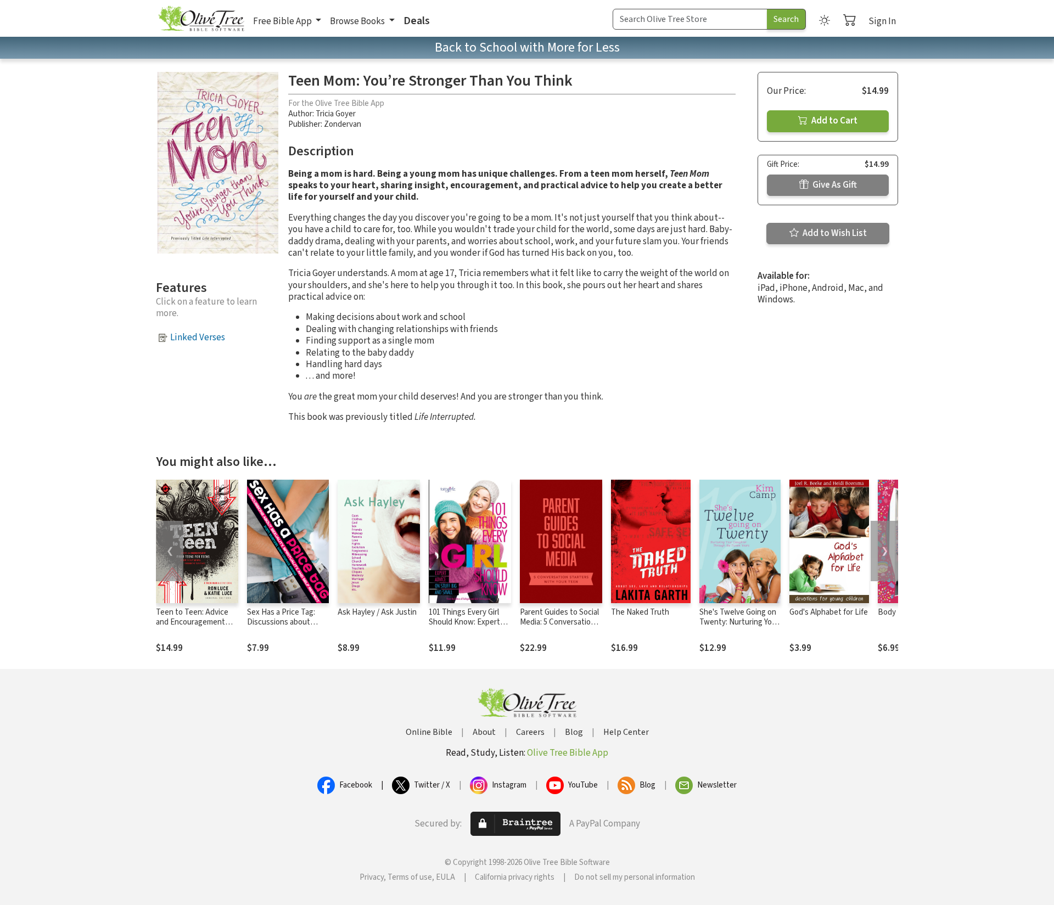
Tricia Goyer (336, 114)
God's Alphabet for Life (828, 612)
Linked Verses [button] (197, 337)
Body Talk (894, 612)
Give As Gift (834, 185)
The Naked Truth (640, 612)
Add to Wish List (834, 233)
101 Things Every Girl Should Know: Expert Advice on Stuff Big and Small (468, 627)
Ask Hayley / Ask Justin (377, 612)
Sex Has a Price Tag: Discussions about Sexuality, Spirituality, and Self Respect (283, 627)
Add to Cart (833, 120)
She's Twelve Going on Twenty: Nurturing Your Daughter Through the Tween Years (739, 627)
